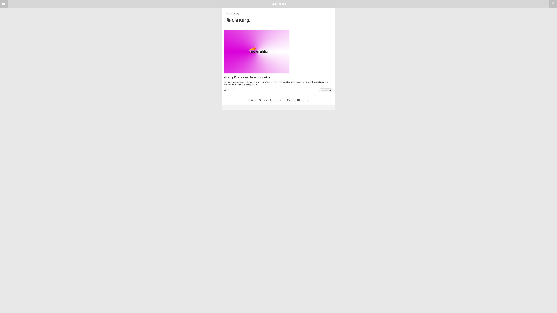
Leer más (325, 90)
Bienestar (263, 100)
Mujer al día (278, 4)
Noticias (252, 100)
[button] (4, 4)
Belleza (273, 100)
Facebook (304, 100)
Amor (282, 100)
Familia (290, 100)
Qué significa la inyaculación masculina (247, 77)
